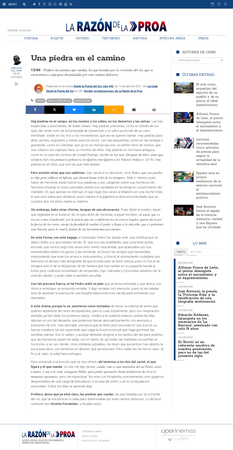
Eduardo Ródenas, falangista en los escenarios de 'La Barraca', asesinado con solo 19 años (198, 322)
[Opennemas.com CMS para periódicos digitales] (179, 434)
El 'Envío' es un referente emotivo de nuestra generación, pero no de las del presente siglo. (196, 349)
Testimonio (111, 38)
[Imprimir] (154, 110)
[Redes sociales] (219, 4)
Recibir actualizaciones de (101, 91)
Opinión (40, 101)
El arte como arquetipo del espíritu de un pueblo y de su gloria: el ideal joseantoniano (207, 94)
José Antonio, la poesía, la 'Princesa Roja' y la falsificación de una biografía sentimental (197, 296)
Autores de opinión (201, 52)
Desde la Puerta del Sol (59, 101)
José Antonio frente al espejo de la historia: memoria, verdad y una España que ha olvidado (209, 217)
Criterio (83, 38)
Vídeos (203, 38)
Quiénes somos (92, 431)
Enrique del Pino (16, 69)
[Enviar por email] (134, 110)
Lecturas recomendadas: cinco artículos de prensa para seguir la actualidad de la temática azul (208, 151)
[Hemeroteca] (212, 4)
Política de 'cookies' (95, 440)
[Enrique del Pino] (16, 59)
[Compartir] (35, 110)
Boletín (56, 38)
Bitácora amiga (172, 38)
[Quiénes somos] (225, 4)
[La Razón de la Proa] (116, 24)
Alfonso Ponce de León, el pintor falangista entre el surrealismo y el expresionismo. (209, 122)
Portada (31, 38)
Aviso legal (90, 436)
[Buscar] (24, 4)
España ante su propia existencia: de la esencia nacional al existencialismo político (209, 185)
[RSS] (71, 4)
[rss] (16, 84)
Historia (140, 38)
